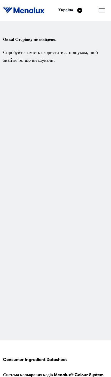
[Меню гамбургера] (102, 10)
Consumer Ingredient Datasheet (35, 359)
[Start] (24, 10)
